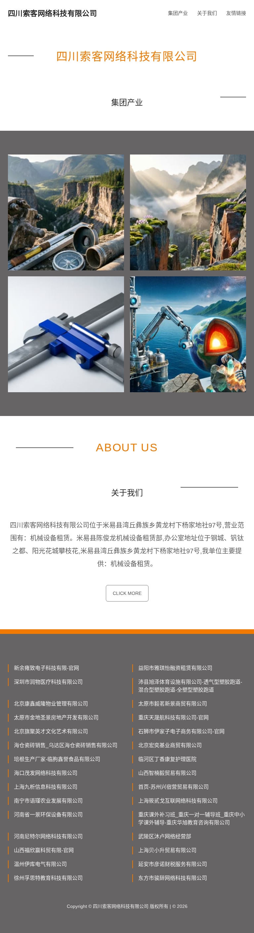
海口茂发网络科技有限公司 (45, 773)
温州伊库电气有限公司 (40, 864)
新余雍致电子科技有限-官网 (46, 668)
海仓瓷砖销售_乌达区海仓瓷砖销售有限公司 (65, 745)
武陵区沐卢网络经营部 (164, 836)
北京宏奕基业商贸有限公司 (170, 745)
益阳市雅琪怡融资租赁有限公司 (175, 668)
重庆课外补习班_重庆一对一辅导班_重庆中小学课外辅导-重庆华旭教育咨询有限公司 (191, 818)
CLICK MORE (127, 593)
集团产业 (178, 13)
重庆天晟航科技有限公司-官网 (173, 717)
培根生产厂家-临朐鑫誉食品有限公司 (57, 759)
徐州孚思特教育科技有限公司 (48, 878)
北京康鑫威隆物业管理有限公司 (51, 704)
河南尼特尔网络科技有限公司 (48, 836)
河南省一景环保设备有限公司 (48, 814)
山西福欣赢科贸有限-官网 (44, 850)
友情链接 (236, 13)
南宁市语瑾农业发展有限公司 (48, 801)
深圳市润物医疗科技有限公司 (48, 682)
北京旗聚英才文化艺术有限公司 (51, 731)
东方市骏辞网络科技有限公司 (172, 878)
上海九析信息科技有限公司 (45, 787)
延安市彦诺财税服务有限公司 (172, 864)
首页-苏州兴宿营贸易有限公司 (173, 787)
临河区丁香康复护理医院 (167, 759)
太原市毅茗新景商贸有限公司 (172, 704)
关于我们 (207, 13)
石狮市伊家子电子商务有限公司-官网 (181, 731)
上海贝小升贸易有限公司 (167, 850)
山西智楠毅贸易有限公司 (167, 773)
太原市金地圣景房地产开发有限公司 (56, 717)
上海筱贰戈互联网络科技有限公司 (178, 801)
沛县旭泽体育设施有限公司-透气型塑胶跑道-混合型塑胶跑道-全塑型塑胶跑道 (190, 686)
